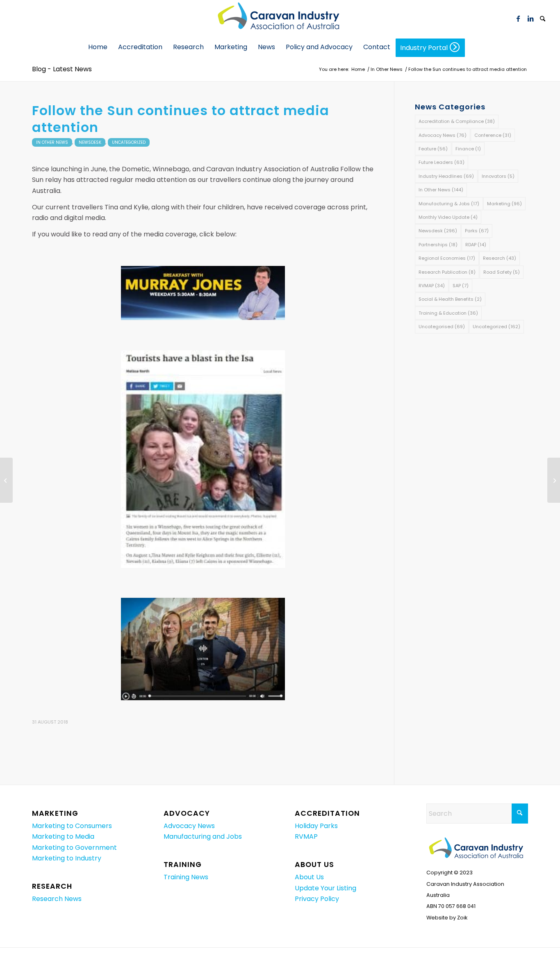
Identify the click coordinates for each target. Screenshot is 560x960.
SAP (461, 285)
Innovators (498, 176)
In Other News (52, 142)
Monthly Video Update (448, 217)
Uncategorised (442, 326)
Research (499, 258)
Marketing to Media (63, 836)
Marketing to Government (74, 847)
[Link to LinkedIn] (530, 18)
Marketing (504, 203)
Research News (57, 898)
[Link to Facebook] (518, 18)
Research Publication (447, 272)
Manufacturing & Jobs (449, 203)
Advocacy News (443, 135)
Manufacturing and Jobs (203, 836)
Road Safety (501, 272)
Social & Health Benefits (450, 299)
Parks (477, 230)
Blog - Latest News (62, 69)
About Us (309, 877)
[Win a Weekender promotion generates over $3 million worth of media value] (6, 480)
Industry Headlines (446, 176)
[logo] (280, 18)
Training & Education (448, 313)
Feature (433, 148)
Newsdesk (90, 142)
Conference (492, 135)
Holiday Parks (316, 826)
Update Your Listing (325, 888)
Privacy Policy (317, 898)
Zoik (462, 917)
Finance (468, 148)
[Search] (543, 19)
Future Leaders (441, 162)
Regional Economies (447, 258)
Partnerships (438, 244)
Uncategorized (129, 142)
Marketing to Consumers (72, 826)
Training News (186, 877)
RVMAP (432, 285)
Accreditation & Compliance (457, 121)
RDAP (475, 244)
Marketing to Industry (66, 858)
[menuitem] (543, 18)
